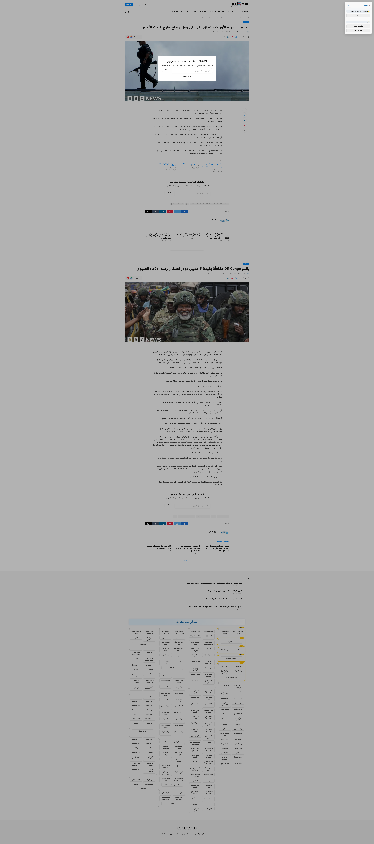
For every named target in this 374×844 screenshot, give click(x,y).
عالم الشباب (358, 15)
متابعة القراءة (187, 76)
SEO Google (358, 30)
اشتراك (167, 70)
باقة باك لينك (358, 26)
